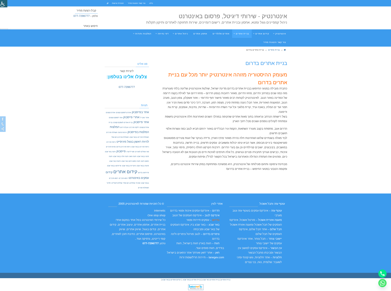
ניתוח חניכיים (111, 142)
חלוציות (277, 257)
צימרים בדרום (211, 234)
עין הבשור (276, 248)
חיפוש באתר (90, 26)
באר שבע (214, 224)
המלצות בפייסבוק (138, 132)
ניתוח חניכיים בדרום (123, 147)
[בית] (284, 49)
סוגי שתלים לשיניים (142, 152)
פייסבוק (121, 151)
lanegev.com (216, 257)
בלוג (151, 3)
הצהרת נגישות (118, 3)
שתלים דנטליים (116, 183)
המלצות (114, 127)
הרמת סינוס (122, 132)
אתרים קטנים (110, 112)
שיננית (138, 183)
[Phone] (3, 124)
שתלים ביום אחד (129, 183)
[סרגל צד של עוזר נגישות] (3, 3)
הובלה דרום (124, 127)
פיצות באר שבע (115, 161)
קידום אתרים (125, 171)
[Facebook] (3, 119)
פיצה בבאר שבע (143, 156)
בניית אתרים (274, 49)
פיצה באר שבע (110, 152)
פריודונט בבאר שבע (114, 166)
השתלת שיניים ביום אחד (120, 137)
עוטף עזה (276, 210)
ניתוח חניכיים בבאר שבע (140, 147)
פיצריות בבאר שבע (129, 166)
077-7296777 (81, 15)
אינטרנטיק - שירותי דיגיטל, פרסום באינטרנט (233, 16)
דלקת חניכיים (134, 127)
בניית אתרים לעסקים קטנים (123, 122)
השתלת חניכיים (111, 132)
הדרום (215, 210)
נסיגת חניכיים (111, 147)
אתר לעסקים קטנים (115, 117)
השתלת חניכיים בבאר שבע (139, 137)
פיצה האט (132, 156)
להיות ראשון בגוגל (138, 141)
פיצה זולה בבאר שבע (120, 156)
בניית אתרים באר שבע (210, 280)
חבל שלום (276, 229)
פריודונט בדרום (143, 172)
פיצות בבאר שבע (143, 166)
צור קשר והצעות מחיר (137, 3)
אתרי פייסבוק (131, 117)
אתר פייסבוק (141, 122)
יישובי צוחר (275, 238)
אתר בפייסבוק (140, 112)
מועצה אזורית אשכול (270, 219)
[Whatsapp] (382, 283)
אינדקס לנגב (212, 215)
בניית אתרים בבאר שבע (192, 280)
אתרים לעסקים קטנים (123, 112)
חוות (216, 243)
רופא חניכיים (123, 178)
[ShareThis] (3, 129)
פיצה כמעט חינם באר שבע (130, 161)
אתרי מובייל (144, 117)
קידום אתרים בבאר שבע (171, 280)
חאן (216, 252)
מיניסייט (121, 141)
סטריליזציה (130, 152)
